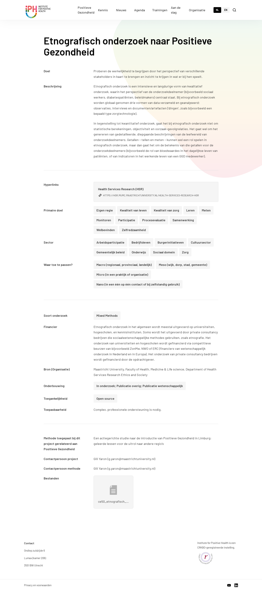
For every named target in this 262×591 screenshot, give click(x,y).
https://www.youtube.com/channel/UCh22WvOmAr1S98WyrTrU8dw (229, 585)
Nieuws (121, 10)
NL (217, 9)
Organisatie (197, 10)
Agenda (139, 10)
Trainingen (159, 10)
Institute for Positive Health (38, 12)
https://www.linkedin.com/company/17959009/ (236, 585)
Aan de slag (176, 10)
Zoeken (235, 10)
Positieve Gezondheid (86, 10)
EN (225, 9)
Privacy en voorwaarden (38, 585)
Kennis (103, 10)
